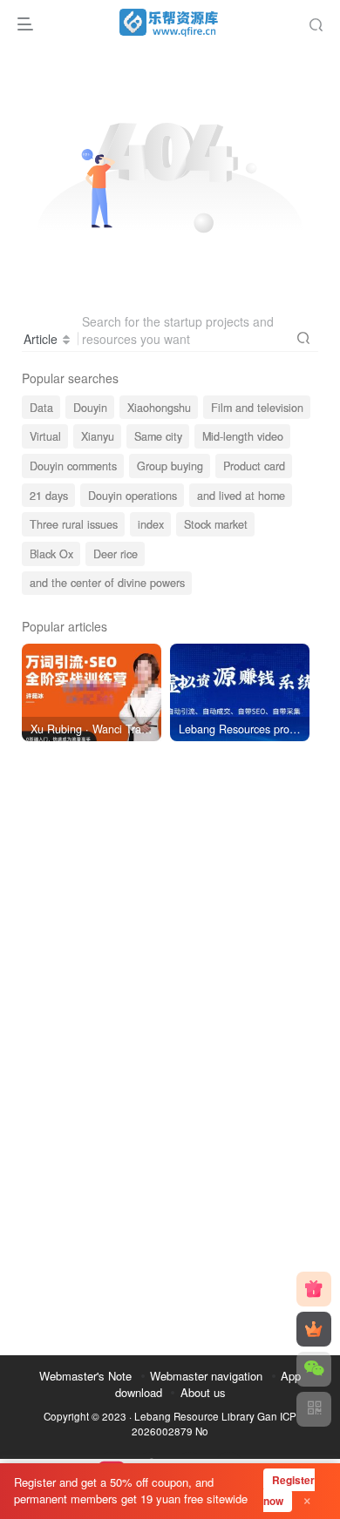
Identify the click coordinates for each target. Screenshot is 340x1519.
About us (203, 1392)
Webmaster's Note (85, 1375)
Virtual (45, 436)
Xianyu (97, 436)
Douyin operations (132, 495)
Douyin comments (73, 466)
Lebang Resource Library (194, 1416)
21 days (49, 495)
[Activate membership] (313, 1329)
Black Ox (51, 554)
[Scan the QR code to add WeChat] (313, 1369)
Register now (289, 1490)
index (151, 524)
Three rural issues (74, 524)
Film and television (257, 407)
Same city (158, 436)
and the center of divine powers (107, 583)
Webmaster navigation (206, 1375)
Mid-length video (242, 436)
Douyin (90, 407)
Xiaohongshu (159, 407)
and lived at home (241, 495)
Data (41, 407)
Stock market (216, 524)
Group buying (170, 466)
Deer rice (115, 554)
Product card (254, 466)
